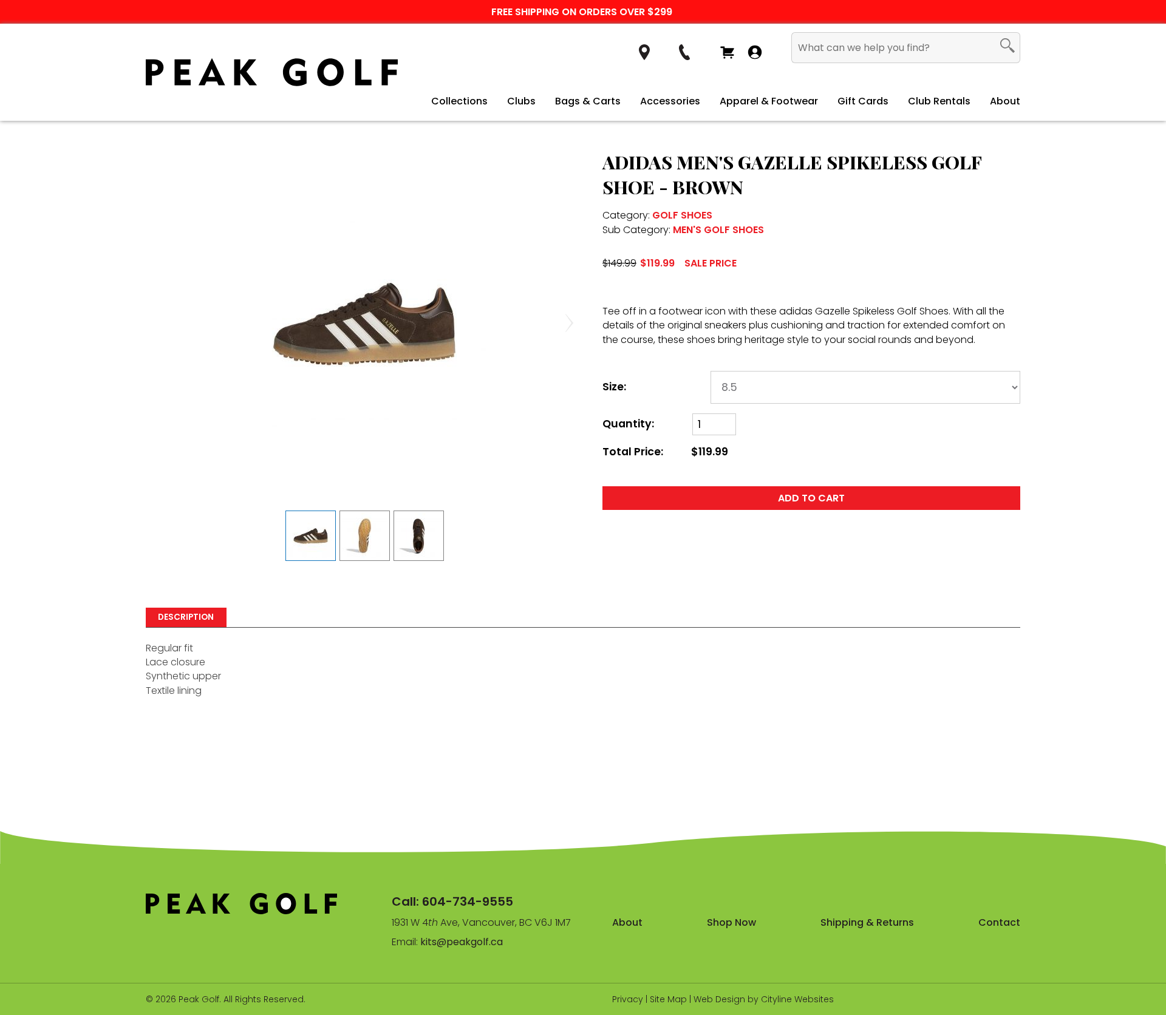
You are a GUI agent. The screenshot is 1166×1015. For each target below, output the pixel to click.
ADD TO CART (811, 498)
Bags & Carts (588, 101)
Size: (614, 387)
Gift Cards (862, 101)
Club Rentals (939, 101)
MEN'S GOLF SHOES (718, 230)
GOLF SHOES (682, 215)
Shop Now (731, 922)
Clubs (521, 101)
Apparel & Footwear (769, 101)
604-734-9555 (467, 901)
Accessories (670, 101)
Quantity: (628, 424)
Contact (999, 922)
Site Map (668, 999)
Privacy (627, 999)
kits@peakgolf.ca (461, 942)
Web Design (719, 999)
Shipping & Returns (867, 922)
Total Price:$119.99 (665, 452)
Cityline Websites (797, 999)
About (1005, 101)
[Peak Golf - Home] (272, 72)
